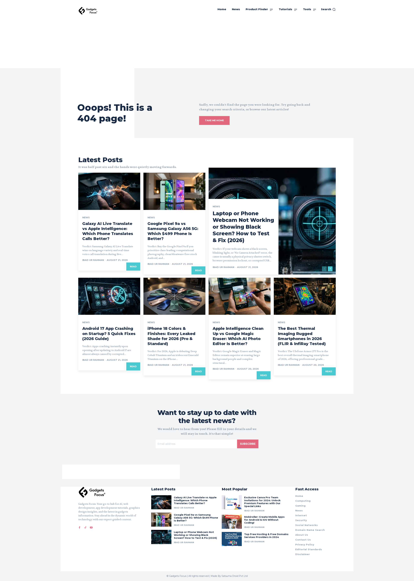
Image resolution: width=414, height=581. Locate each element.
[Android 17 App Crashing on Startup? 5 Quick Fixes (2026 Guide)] (109, 296)
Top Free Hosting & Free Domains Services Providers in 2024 (266, 536)
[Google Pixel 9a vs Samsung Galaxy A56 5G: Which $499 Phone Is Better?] (174, 191)
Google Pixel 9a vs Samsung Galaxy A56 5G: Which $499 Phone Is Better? (172, 231)
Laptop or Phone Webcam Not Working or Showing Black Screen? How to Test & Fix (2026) (243, 226)
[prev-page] (324, 268)
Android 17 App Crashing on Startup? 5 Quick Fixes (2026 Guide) (109, 333)
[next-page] (330, 268)
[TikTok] (85, 527)
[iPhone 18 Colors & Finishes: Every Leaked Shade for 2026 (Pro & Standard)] (174, 296)
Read (133, 266)
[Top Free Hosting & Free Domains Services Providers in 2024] (232, 539)
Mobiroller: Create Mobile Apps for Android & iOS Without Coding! (264, 519)
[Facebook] (79, 527)
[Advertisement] (207, 44)
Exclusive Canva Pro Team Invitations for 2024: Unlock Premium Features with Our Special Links (262, 502)
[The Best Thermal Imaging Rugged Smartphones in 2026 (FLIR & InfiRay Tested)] (305, 296)
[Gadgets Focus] (88, 11)
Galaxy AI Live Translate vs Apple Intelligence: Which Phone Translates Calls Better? (107, 231)
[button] (328, 9)
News (86, 217)
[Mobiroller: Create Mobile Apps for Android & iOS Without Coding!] (232, 522)
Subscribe (248, 443)
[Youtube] (91, 527)
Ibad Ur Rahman (93, 260)
